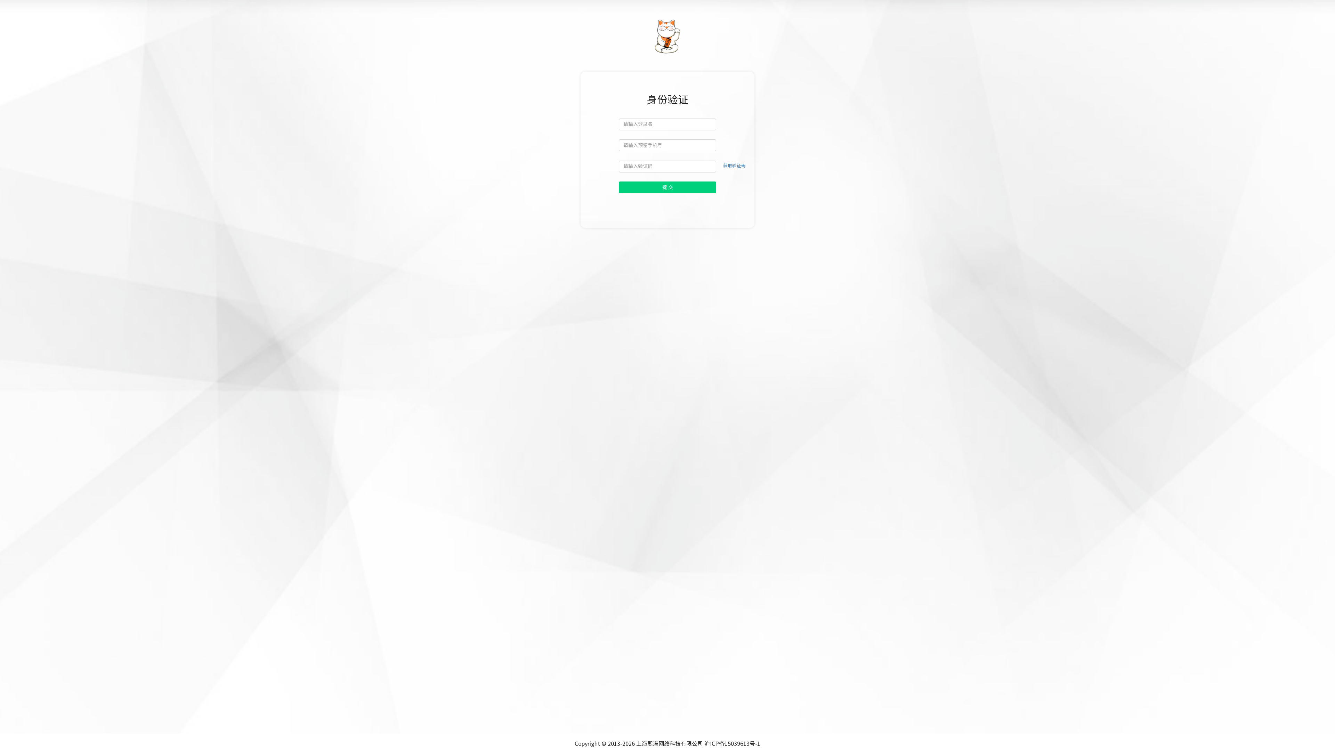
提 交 (667, 187)
